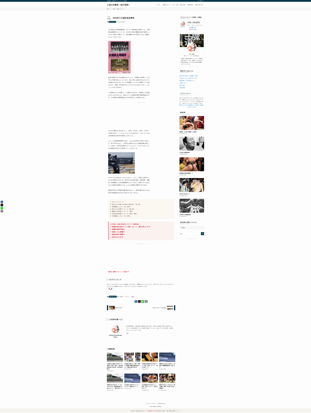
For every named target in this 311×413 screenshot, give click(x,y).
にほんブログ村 (192, 107)
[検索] (203, 1)
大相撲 (132, 296)
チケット (127, 296)
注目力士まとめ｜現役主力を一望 (187, 78)
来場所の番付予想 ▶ (118, 229)
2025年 (121, 296)
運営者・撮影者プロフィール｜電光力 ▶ (118, 271)
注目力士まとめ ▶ (117, 237)
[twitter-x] (199, 1)
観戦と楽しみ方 (112, 21)
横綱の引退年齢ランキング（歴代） (123, 211)
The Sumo (150, 411)
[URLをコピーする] (146, 301)
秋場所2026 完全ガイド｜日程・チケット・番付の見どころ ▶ (131, 227)
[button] (136, 301)
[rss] (201, 1)
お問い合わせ (161, 403)
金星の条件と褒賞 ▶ (118, 234)
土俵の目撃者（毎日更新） (118, 5)
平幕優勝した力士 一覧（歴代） (121, 216)
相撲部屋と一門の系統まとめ (186, 80)
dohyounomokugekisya (115, 336)
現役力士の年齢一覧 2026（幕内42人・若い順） (126, 204)
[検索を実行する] (202, 233)
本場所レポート (183, 83)
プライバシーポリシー (151, 403)
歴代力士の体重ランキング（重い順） (123, 209)
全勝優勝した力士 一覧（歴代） (121, 207)
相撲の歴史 (182, 87)
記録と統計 (182, 85)
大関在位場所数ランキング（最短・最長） (125, 214)
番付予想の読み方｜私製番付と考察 (188, 76)
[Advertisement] (141, 115)
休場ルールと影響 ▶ (118, 232)
